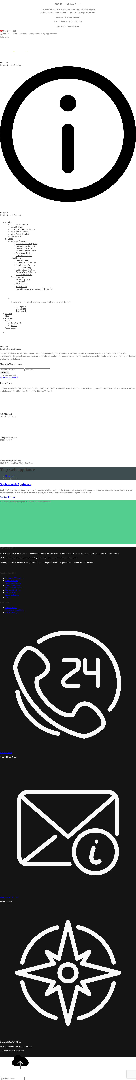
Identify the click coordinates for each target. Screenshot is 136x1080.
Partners (8, 313)
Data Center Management (26, 243)
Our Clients (21, 309)
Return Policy (11, 607)
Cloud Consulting (23, 267)
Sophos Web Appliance (15, 484)
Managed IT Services (14, 578)
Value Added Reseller (20, 234)
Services (8, 222)
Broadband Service (24, 274)
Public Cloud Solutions (25, 270)
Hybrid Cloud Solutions (26, 265)
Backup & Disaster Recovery (23, 229)
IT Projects (20, 282)
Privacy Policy (11, 612)
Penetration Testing (24, 253)
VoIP (7, 597)
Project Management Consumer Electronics (34, 289)
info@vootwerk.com (8, 437)
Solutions (9, 239)
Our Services (16, 236)
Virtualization (21, 286)
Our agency (21, 306)
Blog (7, 316)
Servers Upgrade (23, 279)
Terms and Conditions (14, 610)
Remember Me (9, 375)
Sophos (14, 325)
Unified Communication (26, 263)
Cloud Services (17, 227)
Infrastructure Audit (24, 248)
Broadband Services (13, 588)
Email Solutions (12, 595)
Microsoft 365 (22, 260)
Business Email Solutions (26, 251)
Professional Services (19, 232)
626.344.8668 (6, 414)
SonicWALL (16, 323)
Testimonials (21, 311)
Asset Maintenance (24, 255)
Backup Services (12, 590)
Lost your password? (9, 378)
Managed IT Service (19, 224)
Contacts (9, 318)
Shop (7, 321)
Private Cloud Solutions (26, 272)
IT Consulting (22, 284)
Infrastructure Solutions (25, 246)
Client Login (10, 328)
